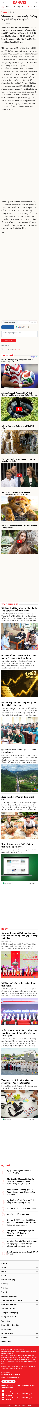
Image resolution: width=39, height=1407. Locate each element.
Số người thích (16, 349)
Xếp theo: (3, 349)
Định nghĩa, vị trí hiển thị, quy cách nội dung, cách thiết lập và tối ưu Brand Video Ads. (19, 1087)
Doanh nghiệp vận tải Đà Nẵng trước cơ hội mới (22, 1253)
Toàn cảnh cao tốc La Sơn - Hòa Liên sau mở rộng (18, 751)
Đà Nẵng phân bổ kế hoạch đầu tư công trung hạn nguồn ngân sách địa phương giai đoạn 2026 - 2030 (22, 1243)
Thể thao (4, 1288)
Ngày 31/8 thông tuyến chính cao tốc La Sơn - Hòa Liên (22, 1172)
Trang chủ (4, 12)
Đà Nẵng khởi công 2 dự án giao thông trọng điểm (18, 984)
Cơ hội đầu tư (6, 1329)
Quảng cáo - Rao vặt (8, 1317)
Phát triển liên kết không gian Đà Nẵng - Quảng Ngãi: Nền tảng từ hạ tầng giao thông (21, 1191)
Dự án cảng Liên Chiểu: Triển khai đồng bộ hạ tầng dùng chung (20, 1201)
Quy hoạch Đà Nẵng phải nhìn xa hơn (21, 1208)
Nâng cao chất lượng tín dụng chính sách (17, 798)
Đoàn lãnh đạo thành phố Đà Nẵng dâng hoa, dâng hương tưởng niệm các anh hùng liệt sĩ (19, 1033)
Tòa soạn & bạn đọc (8, 1309)
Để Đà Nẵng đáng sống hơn (18, 1214)
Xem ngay (32, 883)
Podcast (4, 1337)
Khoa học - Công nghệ (9, 1296)
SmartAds (7, 883)
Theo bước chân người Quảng (11, 1300)
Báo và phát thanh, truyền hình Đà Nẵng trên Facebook (19, 1394)
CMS (17, 1405)
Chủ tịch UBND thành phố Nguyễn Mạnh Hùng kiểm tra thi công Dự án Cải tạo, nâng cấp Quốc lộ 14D (21, 1181)
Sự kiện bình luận (7, 1333)
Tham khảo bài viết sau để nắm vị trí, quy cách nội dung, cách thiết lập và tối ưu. (18, 851)
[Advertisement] (19, 255)
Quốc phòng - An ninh (8, 1304)
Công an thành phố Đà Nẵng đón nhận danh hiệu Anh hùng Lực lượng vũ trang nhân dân (19, 935)
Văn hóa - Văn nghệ (8, 1280)
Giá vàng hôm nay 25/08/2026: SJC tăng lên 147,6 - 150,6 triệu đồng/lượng (19, 656)
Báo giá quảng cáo (8, 1381)
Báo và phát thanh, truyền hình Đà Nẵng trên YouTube (19, 1398)
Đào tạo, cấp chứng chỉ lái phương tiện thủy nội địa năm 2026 (18, 703)
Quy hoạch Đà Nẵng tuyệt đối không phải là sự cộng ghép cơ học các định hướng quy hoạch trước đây (21, 1222)
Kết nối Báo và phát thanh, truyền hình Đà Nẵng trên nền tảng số (18, 1386)
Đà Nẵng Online (10, 1391)
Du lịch (3, 1275)
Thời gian (9, 349)
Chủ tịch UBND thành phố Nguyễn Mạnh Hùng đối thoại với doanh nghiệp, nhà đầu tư (20, 1233)
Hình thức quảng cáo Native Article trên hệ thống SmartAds (17, 845)
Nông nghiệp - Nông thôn (10, 1325)
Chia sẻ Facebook (8, 327)
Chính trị (17, 7)
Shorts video (6, 1342)
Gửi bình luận (8, 340)
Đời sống (4, 1284)
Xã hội (24, 7)
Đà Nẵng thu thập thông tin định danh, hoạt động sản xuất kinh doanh (19, 609)
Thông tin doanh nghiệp (9, 1313)
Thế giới (4, 1292)
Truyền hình (5, 1321)
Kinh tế (30, 7)
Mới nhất (9, 7)
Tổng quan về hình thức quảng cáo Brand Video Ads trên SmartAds (17, 1081)
